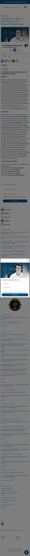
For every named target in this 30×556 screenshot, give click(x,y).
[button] (27, 260)
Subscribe (15, 294)
